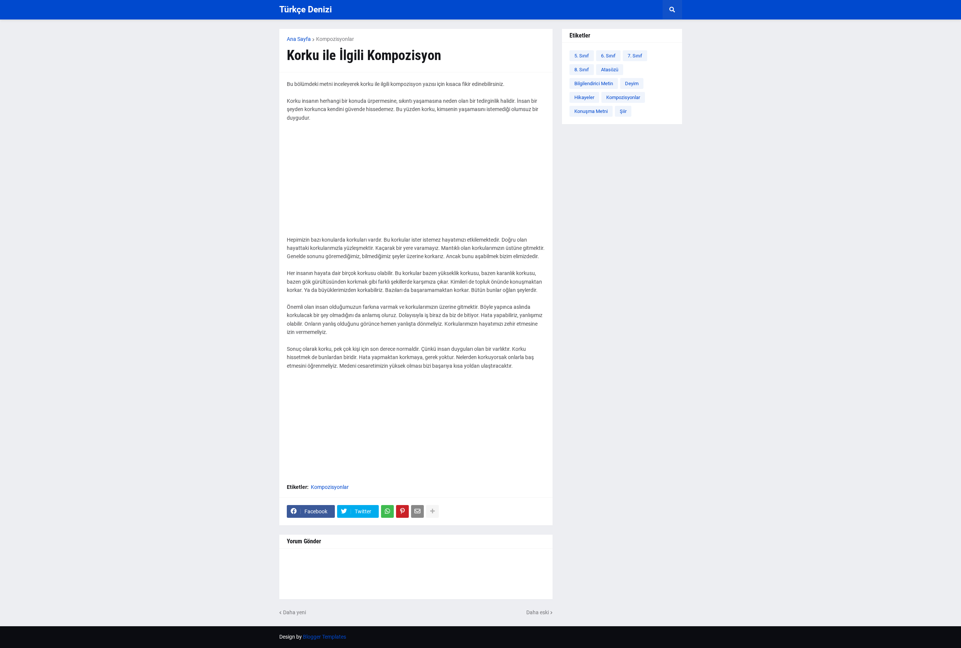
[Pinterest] (402, 511)
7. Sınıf (635, 56)
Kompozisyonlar (335, 39)
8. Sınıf (581, 69)
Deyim (632, 83)
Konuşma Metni (591, 111)
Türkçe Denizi (305, 10)
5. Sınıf (581, 56)
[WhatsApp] (387, 511)
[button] (672, 10)
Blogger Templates (324, 637)
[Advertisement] (416, 183)
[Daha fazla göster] (432, 511)
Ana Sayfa (299, 39)
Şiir (623, 111)
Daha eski (537, 612)
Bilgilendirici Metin (593, 83)
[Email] (417, 511)
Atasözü (609, 69)
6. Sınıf (608, 56)
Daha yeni (294, 612)
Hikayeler (584, 97)
